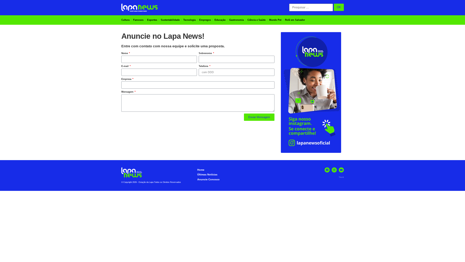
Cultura (125, 20)
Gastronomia (236, 20)
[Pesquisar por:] (311, 7)
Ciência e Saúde (256, 20)
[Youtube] (341, 169)
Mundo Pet (275, 20)
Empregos (205, 20)
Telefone (204, 66)
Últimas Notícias (207, 174)
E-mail (125, 66)
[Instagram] (334, 169)
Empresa (126, 79)
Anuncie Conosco (208, 179)
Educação (220, 20)
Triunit (341, 177)
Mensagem (127, 91)
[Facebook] (327, 169)
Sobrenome (206, 53)
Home (200, 169)
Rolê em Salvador (295, 20)
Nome (125, 53)
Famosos (138, 20)
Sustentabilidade (170, 20)
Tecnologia (189, 20)
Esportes (152, 20)
